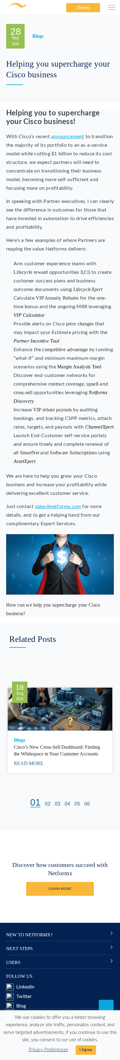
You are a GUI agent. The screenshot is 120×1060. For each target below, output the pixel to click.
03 (57, 803)
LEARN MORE (60, 889)
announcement (67, 136)
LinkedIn (24, 986)
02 (47, 803)
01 (35, 802)
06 (87, 803)
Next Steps (19, 948)
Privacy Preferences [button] (48, 1049)
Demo (83, 7)
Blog (20, 1006)
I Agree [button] (85, 1050)
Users (13, 962)
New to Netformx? (29, 934)
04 (67, 803)
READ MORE (29, 763)
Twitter (23, 996)
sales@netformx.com (58, 506)
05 (77, 803)
